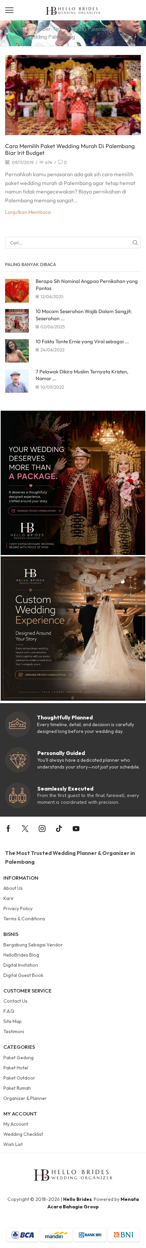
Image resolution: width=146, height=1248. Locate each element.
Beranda (15, 29)
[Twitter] (25, 828)
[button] (9, 10)
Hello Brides (77, 1199)
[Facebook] (8, 828)
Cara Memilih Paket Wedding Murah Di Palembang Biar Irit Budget (70, 149)
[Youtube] (76, 828)
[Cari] (135, 242)
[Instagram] (42, 828)
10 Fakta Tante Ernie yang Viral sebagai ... (82, 341)
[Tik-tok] (59, 828)
